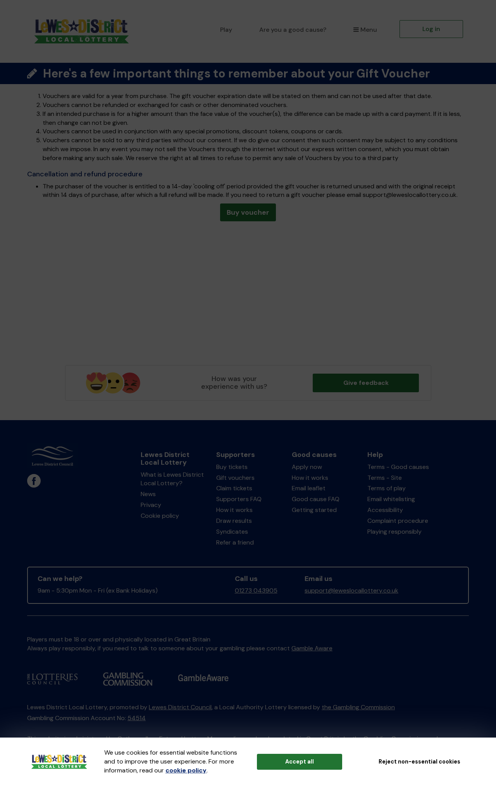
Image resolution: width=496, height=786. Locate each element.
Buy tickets (232, 467)
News (148, 494)
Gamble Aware (311, 648)
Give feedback (366, 383)
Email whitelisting (391, 499)
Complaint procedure (397, 521)
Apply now (307, 467)
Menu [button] (368, 30)
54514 (136, 718)
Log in (431, 29)
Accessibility (385, 510)
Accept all (299, 761)
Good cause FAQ (315, 499)
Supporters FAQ (239, 499)
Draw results (234, 521)
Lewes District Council (180, 707)
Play (226, 30)
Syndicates (232, 531)
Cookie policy (160, 516)
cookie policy (186, 770)
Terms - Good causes (398, 467)
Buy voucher (248, 212)
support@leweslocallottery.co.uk (351, 590)
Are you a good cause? (292, 30)
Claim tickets (234, 488)
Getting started (314, 510)
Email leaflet (309, 488)
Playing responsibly (394, 531)
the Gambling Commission (358, 707)
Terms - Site (384, 478)
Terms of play (386, 488)
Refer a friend (235, 542)
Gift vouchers (235, 478)
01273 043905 (256, 590)
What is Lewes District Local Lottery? (172, 479)
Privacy (151, 505)
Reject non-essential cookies (419, 761)
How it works (234, 510)
